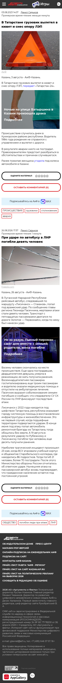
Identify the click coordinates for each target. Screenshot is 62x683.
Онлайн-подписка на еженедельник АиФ (29, 552)
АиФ (4, 71)
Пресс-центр (43, 543)
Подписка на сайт (14, 556)
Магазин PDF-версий (15, 548)
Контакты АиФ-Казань (16, 561)
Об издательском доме (17, 543)
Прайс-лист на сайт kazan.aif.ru (23, 569)
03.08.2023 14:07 (10, 12)
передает (29, 86)
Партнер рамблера (28, 668)
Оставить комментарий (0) (31, 187)
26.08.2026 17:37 (10, 230)
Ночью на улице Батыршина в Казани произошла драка (28, 111)
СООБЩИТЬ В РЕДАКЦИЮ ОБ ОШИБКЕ (24, 580)
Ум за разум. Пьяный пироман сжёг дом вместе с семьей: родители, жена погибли (28, 343)
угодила (39, 160)
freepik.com (8, 287)
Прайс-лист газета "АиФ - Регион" (23, 565)
